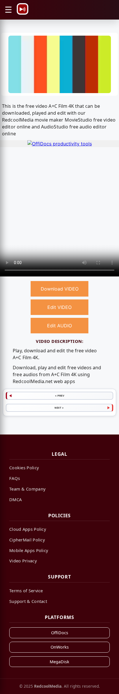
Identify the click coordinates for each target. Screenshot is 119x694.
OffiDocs (59, 632)
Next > (59, 407)
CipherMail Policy (27, 540)
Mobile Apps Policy (28, 550)
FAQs (14, 478)
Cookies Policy (24, 467)
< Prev (59, 395)
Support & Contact (28, 601)
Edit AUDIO (59, 325)
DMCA (15, 499)
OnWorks (60, 647)
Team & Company (27, 489)
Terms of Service (26, 590)
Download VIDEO (60, 289)
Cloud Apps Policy (27, 529)
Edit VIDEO (59, 307)
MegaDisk (59, 661)
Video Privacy (23, 561)
